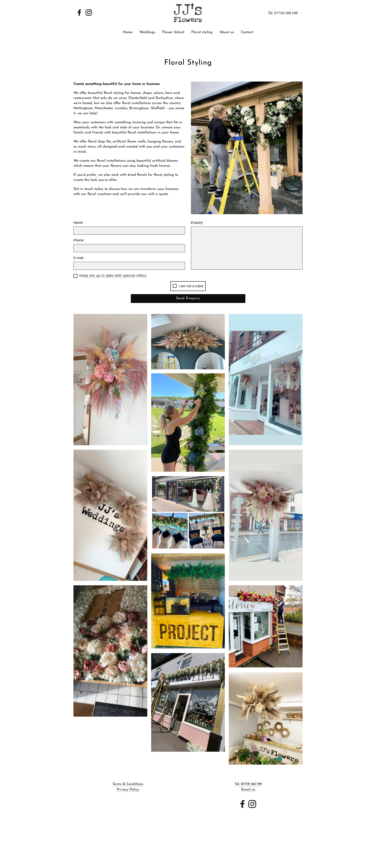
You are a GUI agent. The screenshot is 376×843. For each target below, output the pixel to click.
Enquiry (197, 223)
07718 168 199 (286, 13)
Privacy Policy (128, 789)
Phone (78, 240)
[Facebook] (79, 12)
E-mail (78, 258)
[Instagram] (89, 12)
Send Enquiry (188, 298)
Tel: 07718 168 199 (248, 784)
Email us (248, 789)
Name (78, 223)
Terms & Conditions (127, 784)
